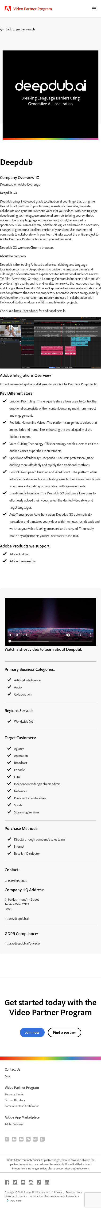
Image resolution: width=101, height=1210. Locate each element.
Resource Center (14, 1094)
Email (8, 1076)
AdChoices (16, 1200)
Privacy (58, 1192)
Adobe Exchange (14, 1124)
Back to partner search (20, 29)
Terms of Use (73, 1192)
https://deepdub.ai (26, 311)
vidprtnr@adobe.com (77, 1168)
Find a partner (64, 1032)
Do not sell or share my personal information (53, 1196)
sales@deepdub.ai (16, 880)
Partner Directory (15, 1100)
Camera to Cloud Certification (22, 1106)
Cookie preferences (15, 1196)
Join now (32, 1032)
